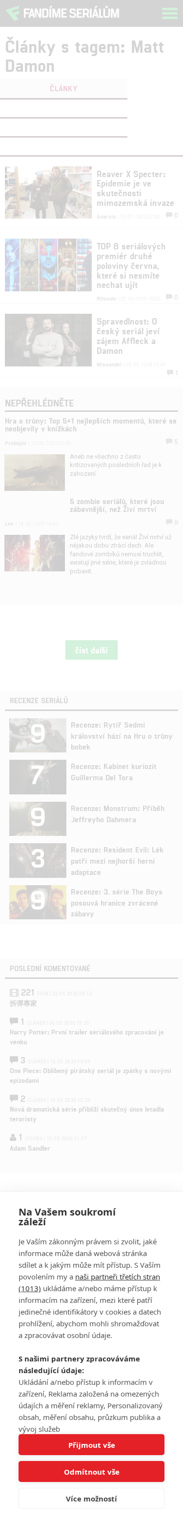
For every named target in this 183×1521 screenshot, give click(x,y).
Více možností (91, 1498)
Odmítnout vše (92, 1472)
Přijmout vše (91, 1445)
